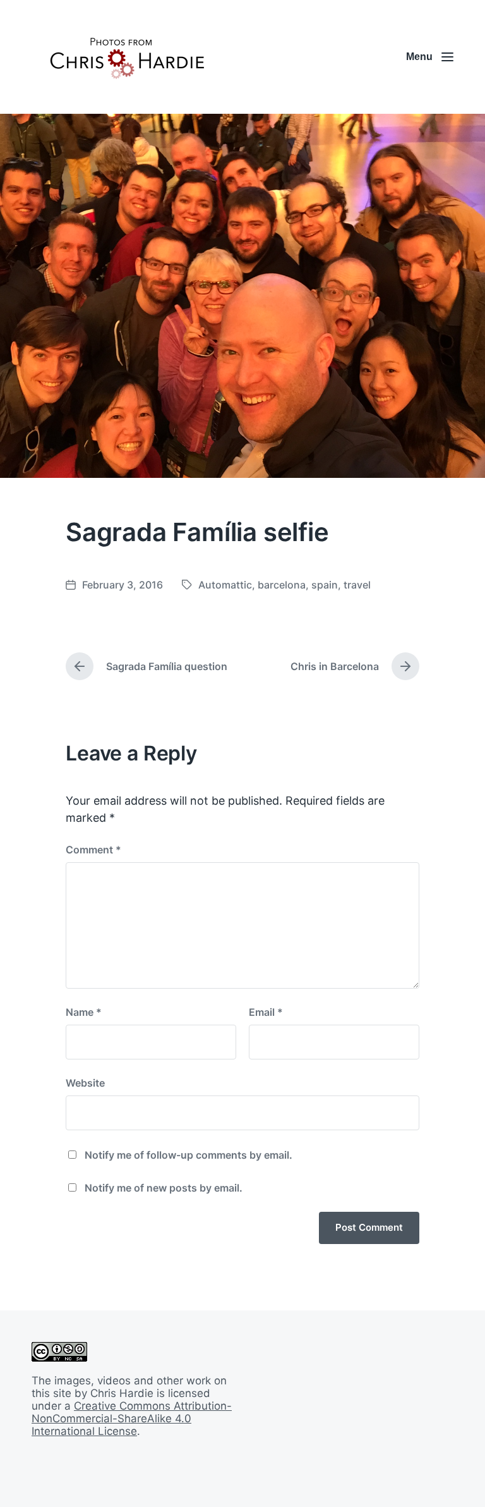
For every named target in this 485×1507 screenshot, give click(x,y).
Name (84, 1012)
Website (85, 1083)
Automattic (225, 584)
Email (266, 1012)
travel (357, 584)
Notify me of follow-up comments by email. (188, 1155)
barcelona (282, 584)
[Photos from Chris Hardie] (126, 56)
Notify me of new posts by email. (163, 1187)
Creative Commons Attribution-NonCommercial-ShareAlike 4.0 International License (132, 1418)
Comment (93, 849)
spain (324, 584)
